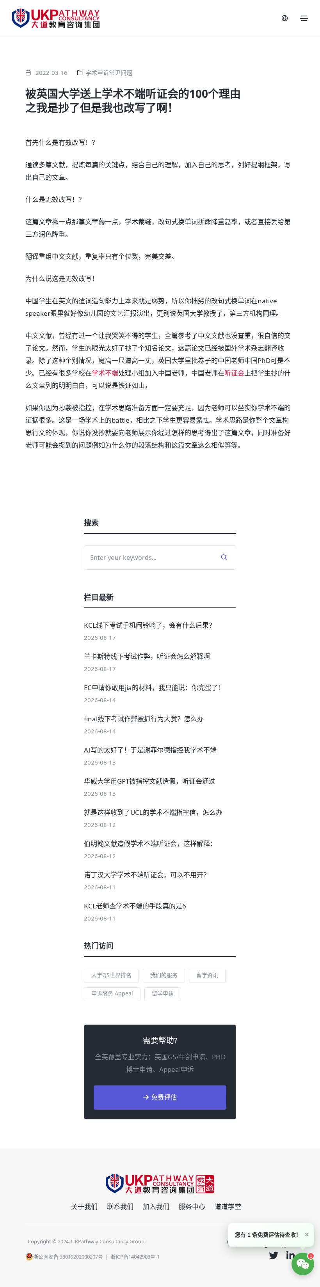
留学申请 (163, 993)
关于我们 (84, 1206)
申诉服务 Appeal (112, 993)
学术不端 (105, 372)
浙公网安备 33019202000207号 (68, 1256)
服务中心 (192, 1206)
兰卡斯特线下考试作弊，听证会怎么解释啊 (147, 656)
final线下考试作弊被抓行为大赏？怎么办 (144, 718)
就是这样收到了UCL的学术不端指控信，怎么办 (153, 812)
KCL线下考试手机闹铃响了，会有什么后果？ (149, 625)
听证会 (234, 372)
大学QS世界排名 (111, 975)
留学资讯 (207, 975)
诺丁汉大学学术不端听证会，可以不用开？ (147, 874)
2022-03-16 (52, 72)
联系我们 (120, 1206)
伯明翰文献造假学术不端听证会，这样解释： (150, 843)
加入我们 (156, 1206)
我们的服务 (164, 975)
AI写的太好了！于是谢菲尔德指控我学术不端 (150, 749)
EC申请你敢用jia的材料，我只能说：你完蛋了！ (154, 687)
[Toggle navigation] (304, 18)
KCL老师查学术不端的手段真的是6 (135, 905)
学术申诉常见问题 (108, 72)
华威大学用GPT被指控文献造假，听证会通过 (149, 781)
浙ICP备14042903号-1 (135, 1256)
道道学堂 (228, 1206)
